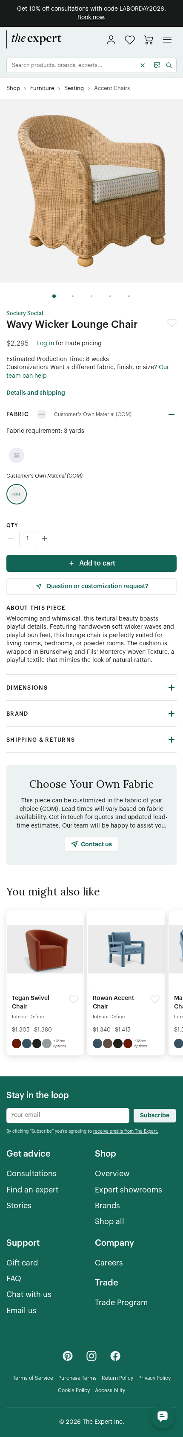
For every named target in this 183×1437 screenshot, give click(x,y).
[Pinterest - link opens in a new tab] (68, 1356)
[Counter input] (91, 538)
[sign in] (111, 39)
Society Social (24, 313)
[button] (129, 40)
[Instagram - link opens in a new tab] (91, 1356)
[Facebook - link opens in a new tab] (115, 1356)
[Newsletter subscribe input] (67, 1115)
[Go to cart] (148, 39)
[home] (34, 39)
